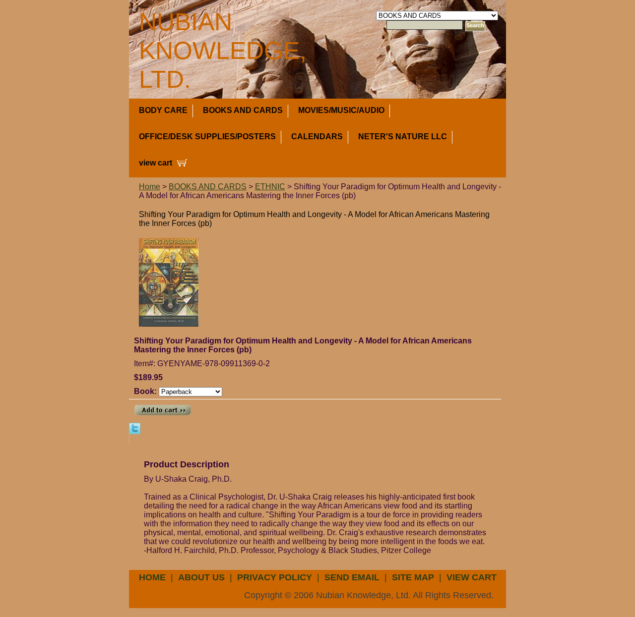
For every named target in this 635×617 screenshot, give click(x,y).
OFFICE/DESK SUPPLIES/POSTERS (207, 136)
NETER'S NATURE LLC (402, 136)
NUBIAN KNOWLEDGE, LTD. (223, 50)
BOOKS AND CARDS (243, 110)
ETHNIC (270, 186)
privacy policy (274, 577)
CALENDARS (317, 136)
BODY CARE (163, 110)
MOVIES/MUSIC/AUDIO (341, 110)
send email (352, 577)
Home (149, 186)
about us (201, 577)
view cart (155, 163)
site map (413, 577)
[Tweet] (134, 428)
